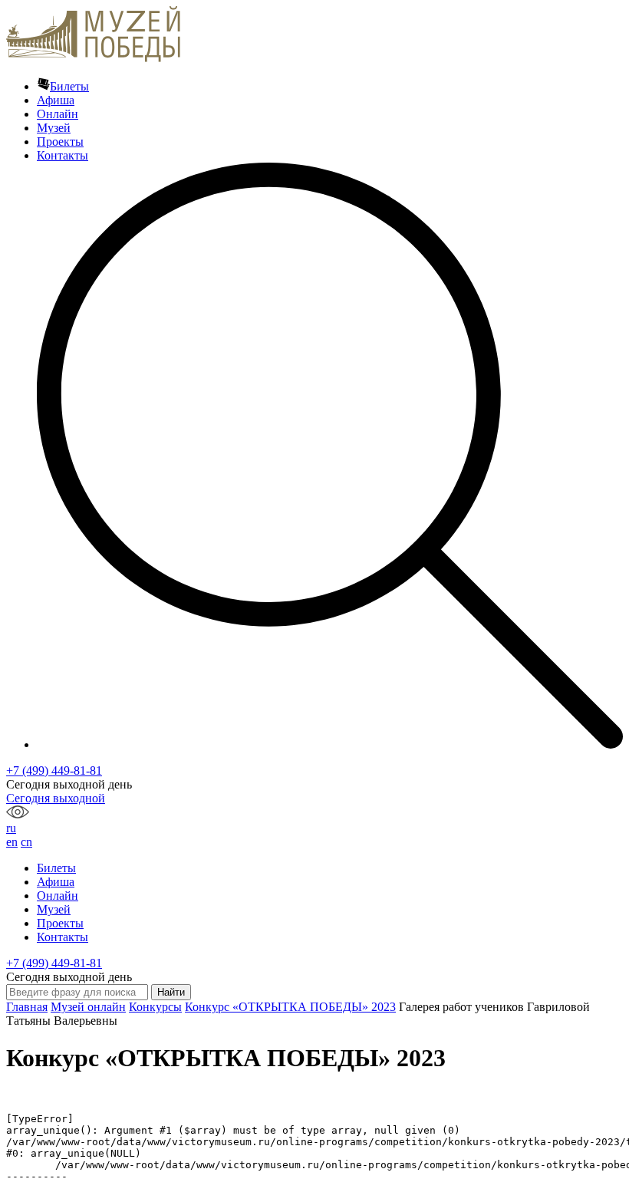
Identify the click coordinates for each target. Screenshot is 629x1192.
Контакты (62, 155)
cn (26, 841)
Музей (54, 127)
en (12, 841)
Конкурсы (155, 1006)
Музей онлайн (88, 1006)
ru (11, 828)
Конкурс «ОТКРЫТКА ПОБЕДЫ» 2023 (290, 1006)
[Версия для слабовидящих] (17, 814)
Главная (27, 1006)
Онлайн (57, 113)
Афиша (55, 100)
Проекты (60, 141)
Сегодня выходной (55, 798)
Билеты (69, 86)
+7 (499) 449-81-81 (54, 770)
